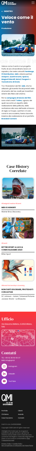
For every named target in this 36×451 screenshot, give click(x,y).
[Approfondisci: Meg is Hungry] (18, 188)
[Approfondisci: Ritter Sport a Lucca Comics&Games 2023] (18, 228)
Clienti (20, 411)
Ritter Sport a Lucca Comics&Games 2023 (12, 248)
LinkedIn (11, 374)
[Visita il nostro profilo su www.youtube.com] (4, 381)
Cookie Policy (17, 444)
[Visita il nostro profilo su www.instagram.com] (4, 366)
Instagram (12, 366)
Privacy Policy (6, 444)
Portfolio (4, 411)
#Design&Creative (8, 203)
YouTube (12, 381)
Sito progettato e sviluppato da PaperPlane (17, 445)
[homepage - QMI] (8, 3)
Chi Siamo (5, 414)
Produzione (6, 28)
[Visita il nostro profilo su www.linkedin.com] (4, 374)
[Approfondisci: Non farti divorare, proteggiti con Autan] (18, 270)
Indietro (8, 11)
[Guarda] (18, 137)
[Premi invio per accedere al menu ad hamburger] (33, 2)
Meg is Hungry (8, 207)
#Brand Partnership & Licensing (12, 285)
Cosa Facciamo (7, 418)
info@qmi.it (10, 360)
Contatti (21, 418)
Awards (20, 414)
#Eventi (18, 203)
